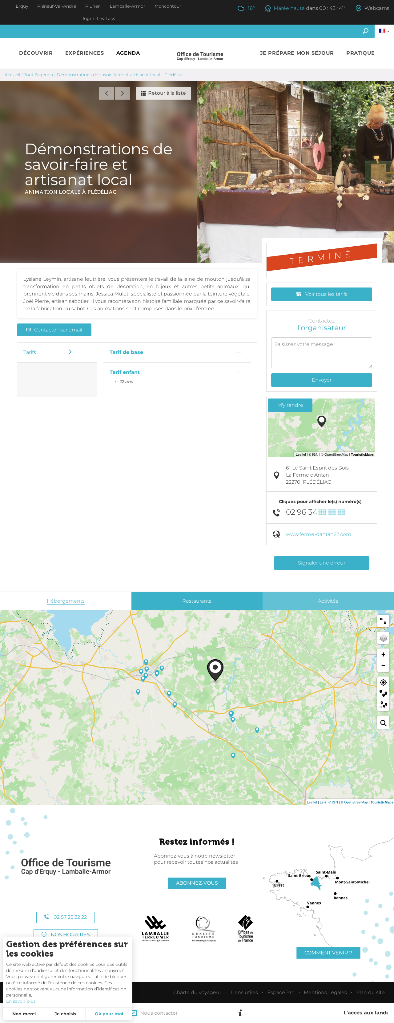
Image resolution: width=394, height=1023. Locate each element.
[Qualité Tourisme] (204, 928)
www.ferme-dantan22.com (318, 534)
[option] (316, 1013)
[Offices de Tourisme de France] (245, 928)
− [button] (383, 665)
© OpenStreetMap (354, 801)
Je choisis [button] (65, 1014)
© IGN (333, 801)
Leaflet (312, 801)
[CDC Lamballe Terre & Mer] (156, 928)
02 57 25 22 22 (69, 917)
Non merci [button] (24, 1014)
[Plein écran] (383, 620)
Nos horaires (70, 935)
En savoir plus (21, 1001)
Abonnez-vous (197, 883)
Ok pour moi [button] (109, 1014)
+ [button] (383, 654)
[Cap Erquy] (65, 867)
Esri (323, 801)
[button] (36, 53)
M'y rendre (290, 405)
